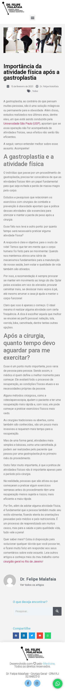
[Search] (57, 611)
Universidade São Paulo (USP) (21, 123)
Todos (35, 91)
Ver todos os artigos (32, 585)
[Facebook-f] (28, 683)
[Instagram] (37, 683)
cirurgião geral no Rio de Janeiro (22, 561)
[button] (32, 17)
